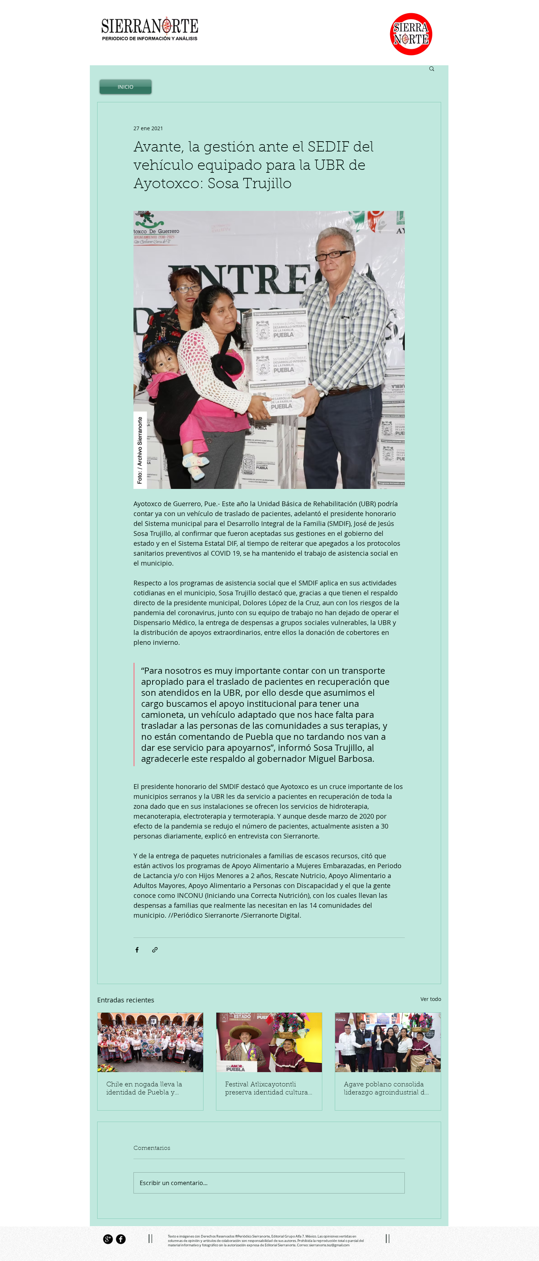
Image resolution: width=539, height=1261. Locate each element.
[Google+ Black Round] (108, 1239)
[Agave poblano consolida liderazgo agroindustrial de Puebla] (388, 1042)
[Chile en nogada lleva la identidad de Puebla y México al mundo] (150, 1042)
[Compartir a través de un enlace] (154, 949)
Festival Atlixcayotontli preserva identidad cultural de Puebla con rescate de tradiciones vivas (267, 1089)
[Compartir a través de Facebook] (136, 949)
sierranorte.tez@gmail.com (329, 1245)
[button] (431, 68)
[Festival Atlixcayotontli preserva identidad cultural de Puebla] (269, 1042)
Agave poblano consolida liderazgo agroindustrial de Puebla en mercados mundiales (386, 1089)
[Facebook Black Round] (121, 1239)
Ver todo (431, 998)
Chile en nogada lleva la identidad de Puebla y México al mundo (144, 1089)
